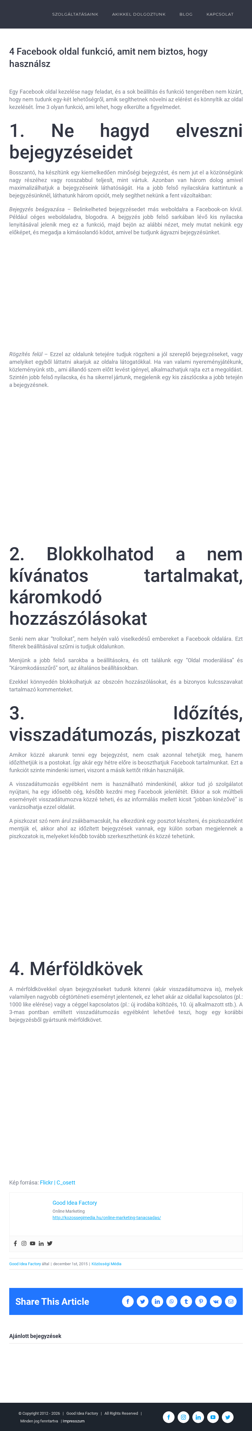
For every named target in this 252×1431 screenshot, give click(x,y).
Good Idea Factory (25, 1264)
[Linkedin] (41, 1244)
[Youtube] (32, 1244)
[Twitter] (50, 1244)
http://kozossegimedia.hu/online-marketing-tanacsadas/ (107, 1217)
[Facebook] (15, 1244)
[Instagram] (24, 1244)
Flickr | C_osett (57, 1182)
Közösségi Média (106, 1264)
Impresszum (74, 1421)
